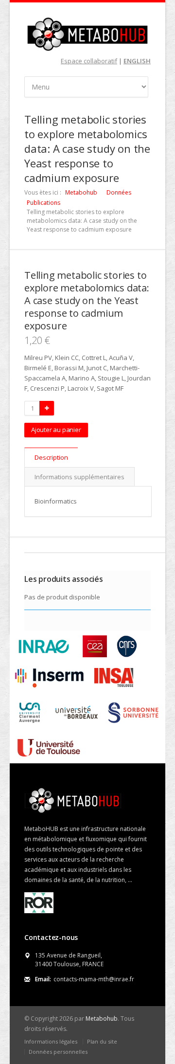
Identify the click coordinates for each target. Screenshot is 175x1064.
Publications (43, 202)
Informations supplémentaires (79, 476)
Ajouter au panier (56, 429)
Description (51, 457)
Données (118, 192)
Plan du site (102, 1041)
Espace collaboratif (89, 60)
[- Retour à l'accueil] (87, 34)
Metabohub (81, 192)
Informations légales (50, 1041)
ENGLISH (137, 60)
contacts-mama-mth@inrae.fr (93, 979)
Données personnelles (58, 1051)
